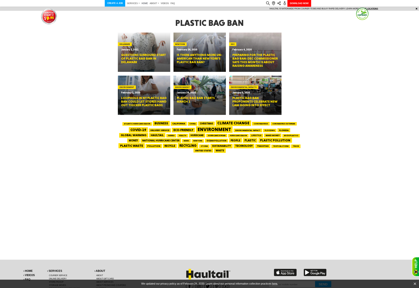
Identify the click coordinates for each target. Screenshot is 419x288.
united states (203, 150)
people (235, 140)
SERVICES (132, 3)
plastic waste (131, 146)
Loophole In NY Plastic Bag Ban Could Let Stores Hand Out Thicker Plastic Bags (144, 101)
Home (145, 3)
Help (415, 267)
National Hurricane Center (160, 140)
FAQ (173, 3)
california (178, 123)
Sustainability (221, 145)
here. (275, 283)
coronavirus (261, 124)
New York (197, 141)
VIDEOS (165, 3)
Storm (204, 146)
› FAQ (26, 279)
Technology (244, 145)
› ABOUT (99, 271)
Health (182, 135)
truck (296, 146)
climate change (233, 123)
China (192, 124)
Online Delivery (58, 279)
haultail (157, 135)
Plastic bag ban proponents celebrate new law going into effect (254, 101)
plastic (250, 140)
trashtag (263, 146)
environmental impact (247, 130)
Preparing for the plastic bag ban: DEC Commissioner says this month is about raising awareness (255, 60)
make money (273, 135)
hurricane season (238, 136)
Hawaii (171, 136)
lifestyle (256, 135)
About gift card (105, 279)
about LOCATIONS (254, 9)
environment (214, 129)
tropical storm (281, 146)
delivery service (159, 130)
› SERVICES (54, 271)
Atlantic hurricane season (137, 124)
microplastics (291, 136)
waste (220, 150)
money (133, 140)
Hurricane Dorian (217, 136)
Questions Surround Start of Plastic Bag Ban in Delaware (143, 58)
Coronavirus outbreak (283, 124)
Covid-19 (138, 130)
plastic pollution (275, 140)
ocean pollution (216, 140)
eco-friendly (183, 130)
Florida (284, 130)
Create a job (115, 3)
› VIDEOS (29, 275)
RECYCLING (188, 146)
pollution (153, 146)
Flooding (270, 130)
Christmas (206, 123)
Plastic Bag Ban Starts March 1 (196, 99)
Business (161, 123)
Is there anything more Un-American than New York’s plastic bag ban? (199, 58)
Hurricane (197, 135)
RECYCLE (169, 145)
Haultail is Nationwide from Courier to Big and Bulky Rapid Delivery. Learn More (209, 9)
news (186, 141)
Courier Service (58, 275)
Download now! (299, 3)
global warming (133, 135)
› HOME (28, 271)
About (153, 3)
